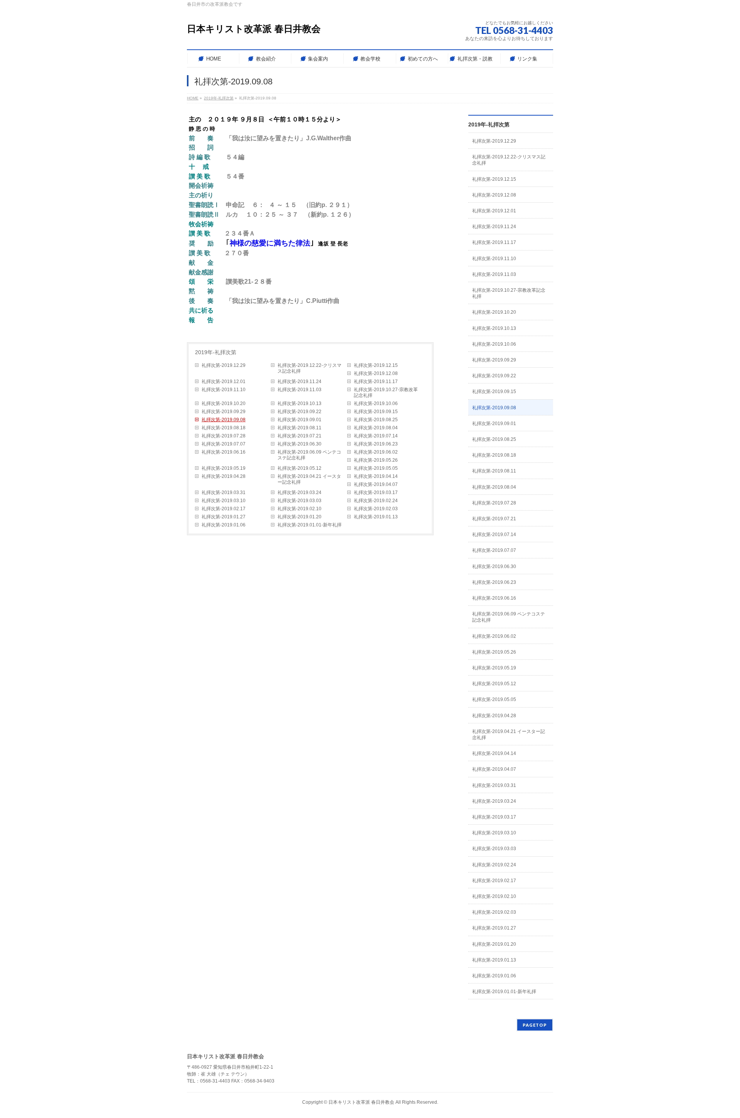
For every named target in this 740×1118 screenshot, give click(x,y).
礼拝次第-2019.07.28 (224, 436)
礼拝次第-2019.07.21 (299, 436)
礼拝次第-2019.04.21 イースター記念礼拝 (309, 479)
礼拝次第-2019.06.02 (376, 452)
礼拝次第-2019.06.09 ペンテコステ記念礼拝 (309, 455)
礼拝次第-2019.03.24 (299, 492)
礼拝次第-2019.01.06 (224, 525)
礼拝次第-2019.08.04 (376, 427)
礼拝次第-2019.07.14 (376, 436)
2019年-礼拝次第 (215, 352)
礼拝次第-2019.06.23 (376, 444)
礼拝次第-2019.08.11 (299, 427)
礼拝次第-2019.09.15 (376, 411)
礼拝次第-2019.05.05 (376, 468)
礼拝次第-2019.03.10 (224, 500)
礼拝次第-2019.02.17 (224, 508)
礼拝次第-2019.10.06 (376, 403)
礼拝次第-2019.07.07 (224, 444)
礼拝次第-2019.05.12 (299, 468)
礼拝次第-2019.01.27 (224, 516)
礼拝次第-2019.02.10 (299, 508)
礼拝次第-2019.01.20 (299, 516)
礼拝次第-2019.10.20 (224, 403)
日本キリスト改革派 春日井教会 (254, 29)
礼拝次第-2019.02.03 (376, 508)
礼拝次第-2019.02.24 (376, 500)
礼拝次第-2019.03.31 (224, 492)
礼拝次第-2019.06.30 (299, 444)
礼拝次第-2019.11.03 (299, 389)
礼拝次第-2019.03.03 (299, 500)
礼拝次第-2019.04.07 (376, 484)
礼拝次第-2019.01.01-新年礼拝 (309, 525)
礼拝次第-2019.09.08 (224, 419)
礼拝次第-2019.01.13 (376, 516)
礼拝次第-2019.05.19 (224, 468)
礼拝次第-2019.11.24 (299, 381)
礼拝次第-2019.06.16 (224, 452)
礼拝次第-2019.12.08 (376, 373)
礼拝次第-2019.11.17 (376, 381)
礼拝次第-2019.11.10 (224, 389)
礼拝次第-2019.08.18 (224, 427)
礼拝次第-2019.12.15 (376, 365)
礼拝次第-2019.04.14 (376, 476)
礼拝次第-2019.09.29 (224, 411)
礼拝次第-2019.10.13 (299, 403)
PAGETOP (535, 1024)
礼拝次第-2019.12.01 (224, 381)
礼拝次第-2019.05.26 (376, 460)
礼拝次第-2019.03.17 (376, 492)
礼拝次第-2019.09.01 (299, 419)
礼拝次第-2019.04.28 (224, 476)
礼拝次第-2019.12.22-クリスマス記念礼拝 (309, 368)
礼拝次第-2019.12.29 (224, 365)
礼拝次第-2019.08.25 (376, 419)
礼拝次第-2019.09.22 (299, 411)
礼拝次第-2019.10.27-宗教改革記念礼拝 (386, 392)
